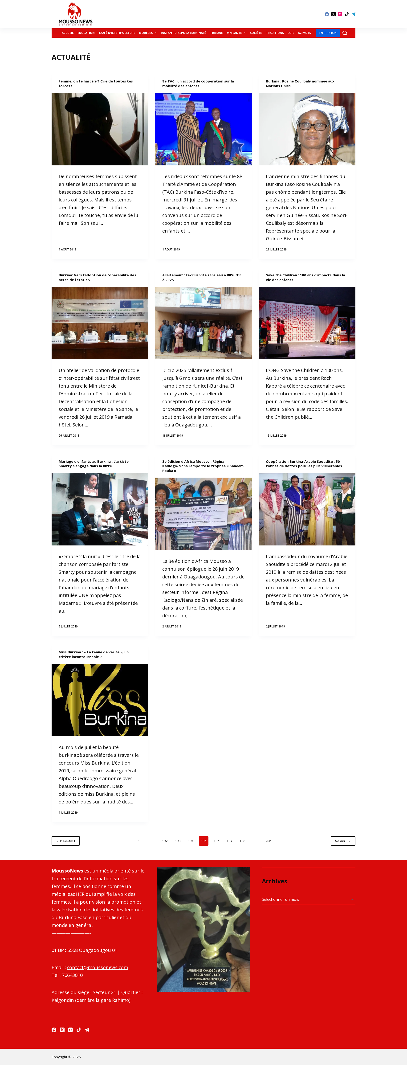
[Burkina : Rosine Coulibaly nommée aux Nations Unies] (307, 129)
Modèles (146, 33)
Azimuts (304, 33)
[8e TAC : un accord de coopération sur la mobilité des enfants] (203, 129)
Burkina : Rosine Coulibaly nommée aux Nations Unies (300, 83)
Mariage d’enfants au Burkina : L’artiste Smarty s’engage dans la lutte (94, 463)
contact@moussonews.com (97, 967)
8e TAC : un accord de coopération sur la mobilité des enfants (198, 83)
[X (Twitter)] (333, 14)
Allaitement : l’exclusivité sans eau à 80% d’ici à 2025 (202, 277)
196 (216, 841)
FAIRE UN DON (328, 33)
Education (86, 33)
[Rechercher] (344, 33)
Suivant (341, 841)
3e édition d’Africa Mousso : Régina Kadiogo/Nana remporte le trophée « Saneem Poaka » (203, 466)
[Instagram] (340, 14)
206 (268, 841)
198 (242, 841)
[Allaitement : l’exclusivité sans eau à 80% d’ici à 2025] (203, 323)
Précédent (67, 841)
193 (177, 841)
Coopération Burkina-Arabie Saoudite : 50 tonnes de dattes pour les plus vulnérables (304, 463)
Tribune (216, 33)
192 (164, 841)
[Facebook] (327, 14)
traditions (275, 33)
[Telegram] (353, 14)
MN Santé (234, 33)
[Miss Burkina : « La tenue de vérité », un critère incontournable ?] (100, 700)
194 (190, 841)
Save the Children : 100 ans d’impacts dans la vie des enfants (305, 277)
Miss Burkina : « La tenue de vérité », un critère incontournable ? (94, 654)
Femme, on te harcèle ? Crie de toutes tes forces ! (96, 83)
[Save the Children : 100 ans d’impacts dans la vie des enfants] (307, 323)
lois (291, 33)
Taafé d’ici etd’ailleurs (116, 33)
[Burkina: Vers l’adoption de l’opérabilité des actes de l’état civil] (100, 323)
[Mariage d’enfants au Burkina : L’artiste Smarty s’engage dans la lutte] (100, 509)
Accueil (68, 33)
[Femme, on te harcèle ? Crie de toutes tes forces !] (100, 129)
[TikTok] (347, 14)
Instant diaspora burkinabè (183, 33)
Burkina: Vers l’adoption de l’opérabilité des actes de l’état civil (97, 277)
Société (256, 33)
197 (229, 841)
